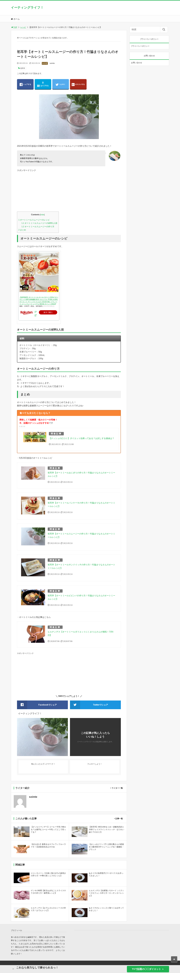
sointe (52, 63)
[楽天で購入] (36, 312)
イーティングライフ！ (27, 7)
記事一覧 (119, 818)
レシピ (23, 27)
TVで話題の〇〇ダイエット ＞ (148, 969)
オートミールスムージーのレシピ (34, 220)
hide (42, 215)
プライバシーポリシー (140, 46)
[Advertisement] (69, 190)
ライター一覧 (117, 788)
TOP (15, 27)
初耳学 (22, 68)
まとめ (22, 230)
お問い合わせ (136, 63)
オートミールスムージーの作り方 (37, 226)
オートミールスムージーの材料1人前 (39, 223)
